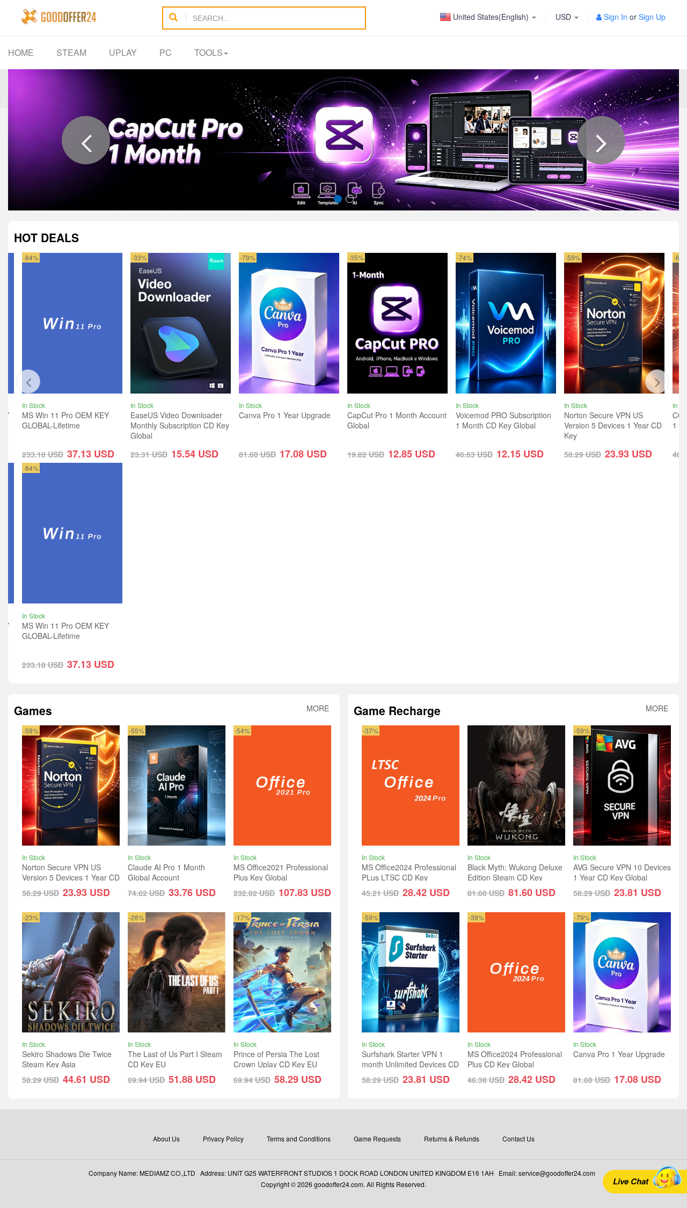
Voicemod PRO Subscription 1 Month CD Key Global (503, 420)
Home (21, 52)
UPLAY (123, 52)
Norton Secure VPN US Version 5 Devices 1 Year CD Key (613, 425)
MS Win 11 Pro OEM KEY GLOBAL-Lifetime (65, 420)
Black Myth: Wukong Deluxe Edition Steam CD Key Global (514, 877)
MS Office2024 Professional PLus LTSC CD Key (409, 872)
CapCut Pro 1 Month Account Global (397, 420)
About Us (166, 1138)
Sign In (615, 16)
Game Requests (377, 1138)
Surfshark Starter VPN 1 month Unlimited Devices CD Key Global (410, 1064)
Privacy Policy (223, 1138)
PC (165, 52)
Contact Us (518, 1138)
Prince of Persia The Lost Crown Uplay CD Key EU (276, 1059)
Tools (208, 52)
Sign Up (652, 16)
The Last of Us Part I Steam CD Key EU (175, 1059)
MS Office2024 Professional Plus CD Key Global (514, 1059)
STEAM (71, 52)
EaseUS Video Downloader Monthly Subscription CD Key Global (179, 425)
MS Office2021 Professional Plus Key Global (280, 872)
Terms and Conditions (299, 1138)
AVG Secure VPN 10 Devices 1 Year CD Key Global (622, 872)
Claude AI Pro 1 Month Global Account (166, 872)
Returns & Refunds (451, 1138)
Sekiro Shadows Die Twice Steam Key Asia (67, 1059)
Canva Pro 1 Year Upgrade (285, 415)
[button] (86, 140)
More (317, 708)
